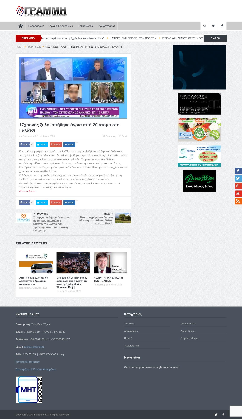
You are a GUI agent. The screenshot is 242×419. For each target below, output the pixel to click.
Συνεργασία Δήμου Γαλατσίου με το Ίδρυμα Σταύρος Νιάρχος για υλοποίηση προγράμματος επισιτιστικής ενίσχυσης (52, 224)
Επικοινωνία (85, 25)
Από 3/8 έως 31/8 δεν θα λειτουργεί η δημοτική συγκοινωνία (33, 280)
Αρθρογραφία (107, 25)
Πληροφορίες (36, 25)
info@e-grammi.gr (34, 346)
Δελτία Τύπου (188, 331)
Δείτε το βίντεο (27, 191)
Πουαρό (128, 338)
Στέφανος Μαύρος (190, 338)
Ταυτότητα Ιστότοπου (28, 361)
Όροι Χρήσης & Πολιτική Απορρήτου (36, 369)
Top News (129, 323)
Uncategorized (188, 323)
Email (124, 136)
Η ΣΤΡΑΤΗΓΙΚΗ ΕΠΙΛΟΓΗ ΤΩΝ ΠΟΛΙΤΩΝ (115, 38)
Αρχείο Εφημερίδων (61, 25)
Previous (42, 213)
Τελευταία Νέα (131, 345)
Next (107, 213)
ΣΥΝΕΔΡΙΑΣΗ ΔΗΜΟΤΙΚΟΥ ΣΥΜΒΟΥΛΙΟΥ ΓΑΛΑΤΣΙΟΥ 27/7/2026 (181, 38)
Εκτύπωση (111, 136)
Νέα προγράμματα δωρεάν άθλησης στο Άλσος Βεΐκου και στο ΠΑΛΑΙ (96, 220)
